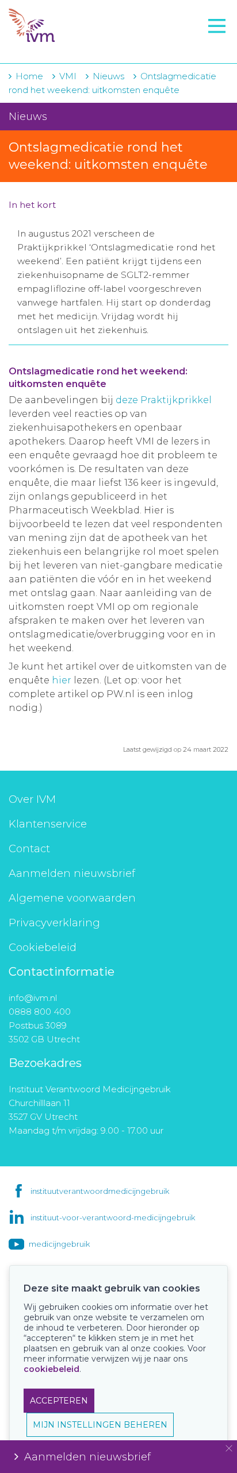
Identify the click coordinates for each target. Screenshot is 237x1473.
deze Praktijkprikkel (164, 400)
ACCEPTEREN (59, 1400)
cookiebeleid (51, 1369)
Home (29, 76)
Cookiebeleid (43, 947)
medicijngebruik (59, 1243)
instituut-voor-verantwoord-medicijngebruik (112, 1217)
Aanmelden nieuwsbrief (72, 873)
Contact (29, 848)
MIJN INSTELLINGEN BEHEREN (100, 1425)
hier (61, 680)
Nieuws (108, 76)
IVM (79, 26)
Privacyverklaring (54, 923)
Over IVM (32, 799)
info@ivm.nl (33, 997)
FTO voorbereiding (60, 46)
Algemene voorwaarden (72, 898)
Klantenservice (48, 824)
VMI (68, 76)
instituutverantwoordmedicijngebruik (99, 1191)
